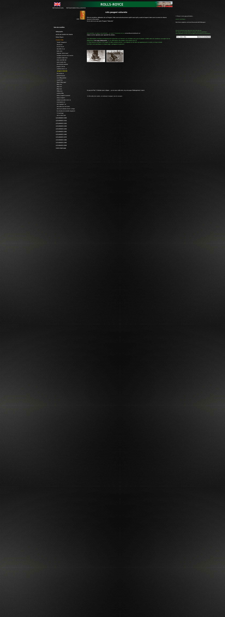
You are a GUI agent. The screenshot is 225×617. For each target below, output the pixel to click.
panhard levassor (59, 75)
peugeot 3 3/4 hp (59, 66)
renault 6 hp (58, 80)
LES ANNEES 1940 (60, 128)
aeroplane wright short (61, 57)
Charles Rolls (58, 39)
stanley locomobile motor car (62, 100)
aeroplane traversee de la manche (63, 55)
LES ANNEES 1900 (60, 117)
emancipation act (59, 102)
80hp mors (58, 88)
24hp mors (58, 86)
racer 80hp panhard (60, 77)
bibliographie (58, 31)
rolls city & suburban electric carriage (64, 108)
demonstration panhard (61, 64)
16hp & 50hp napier (60, 82)
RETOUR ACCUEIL (58, 8)
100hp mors (58, 91)
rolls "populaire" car (60, 104)
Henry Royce (58, 37)
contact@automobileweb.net (132, 33)
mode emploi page (60, 148)
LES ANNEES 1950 (60, 131)
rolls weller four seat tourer (62, 106)
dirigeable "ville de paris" (61, 53)
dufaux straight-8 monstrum (62, 95)
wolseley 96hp (59, 93)
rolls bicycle (58, 44)
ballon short (58, 51)
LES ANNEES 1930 (60, 126)
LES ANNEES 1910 (60, 120)
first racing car (59, 73)
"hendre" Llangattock (60, 42)
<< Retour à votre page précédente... (185, 16)
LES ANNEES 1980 (60, 139)
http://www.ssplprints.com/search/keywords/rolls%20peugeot (190, 22)
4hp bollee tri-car (59, 48)
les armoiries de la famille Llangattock (64, 111)
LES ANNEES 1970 (60, 137)
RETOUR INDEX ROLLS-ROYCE (76, 8)
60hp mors (58, 84)
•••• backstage (59, 113)
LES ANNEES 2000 (60, 145)
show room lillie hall (60, 60)
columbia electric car (60, 68)
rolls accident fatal (60, 115)
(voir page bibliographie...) (101, 40)
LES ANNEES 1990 (60, 142)
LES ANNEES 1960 (60, 134)
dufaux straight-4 (59, 97)
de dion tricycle (59, 46)
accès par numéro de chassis (63, 34)
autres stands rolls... (60, 62)
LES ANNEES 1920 (60, 123)
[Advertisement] (114, 77)
